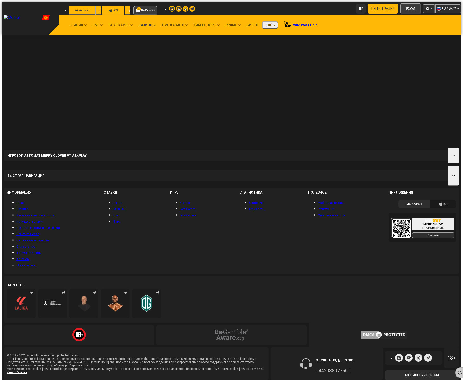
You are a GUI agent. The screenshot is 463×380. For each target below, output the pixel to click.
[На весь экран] (416, 80)
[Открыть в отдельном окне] (409, 80)
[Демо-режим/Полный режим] (438, 80)
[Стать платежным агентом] (361, 9)
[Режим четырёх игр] (175, 376)
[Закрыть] (445, 80)
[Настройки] (429, 8)
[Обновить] (424, 80)
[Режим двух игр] (165, 376)
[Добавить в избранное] (431, 80)
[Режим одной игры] (155, 376)
